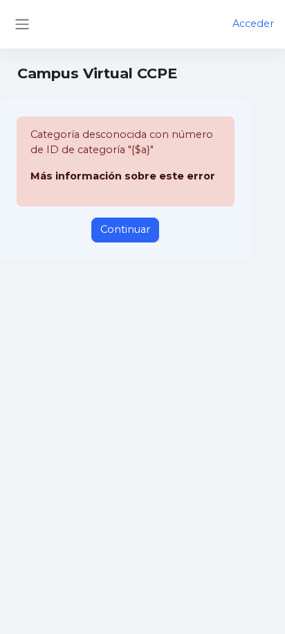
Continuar (125, 229)
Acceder (253, 23)
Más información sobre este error (122, 176)
